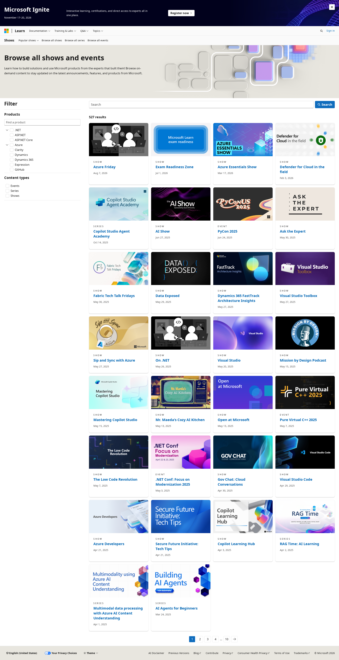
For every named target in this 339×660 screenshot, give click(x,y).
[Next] (234, 639)
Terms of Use (282, 653)
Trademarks (301, 653)
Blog (196, 653)
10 (226, 639)
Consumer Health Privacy (252, 653)
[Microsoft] (6, 31)
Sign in (330, 30)
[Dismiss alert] (332, 7)
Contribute (212, 653)
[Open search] (321, 31)
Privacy (227, 653)
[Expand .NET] (7, 130)
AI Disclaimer (156, 653)
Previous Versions (178, 653)
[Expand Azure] (7, 145)
